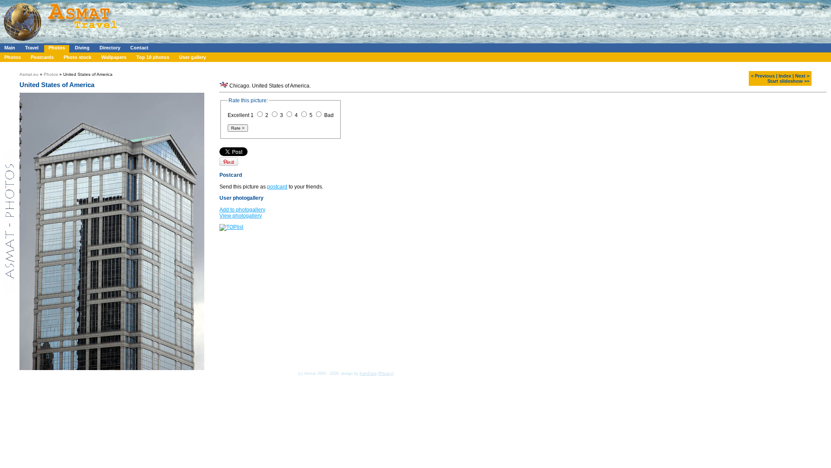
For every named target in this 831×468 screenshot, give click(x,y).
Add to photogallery (242, 210)
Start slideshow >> (788, 81)
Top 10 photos (152, 57)
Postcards (42, 57)
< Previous (763, 75)
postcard (277, 187)
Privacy (386, 373)
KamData (368, 373)
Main (9, 47)
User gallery (192, 57)
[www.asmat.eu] (61, 42)
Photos (56, 47)
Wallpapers (113, 57)
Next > (802, 75)
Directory (110, 47)
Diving (82, 47)
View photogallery (240, 216)
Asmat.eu (29, 74)
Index (785, 75)
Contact (139, 47)
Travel (32, 47)
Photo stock (77, 57)
